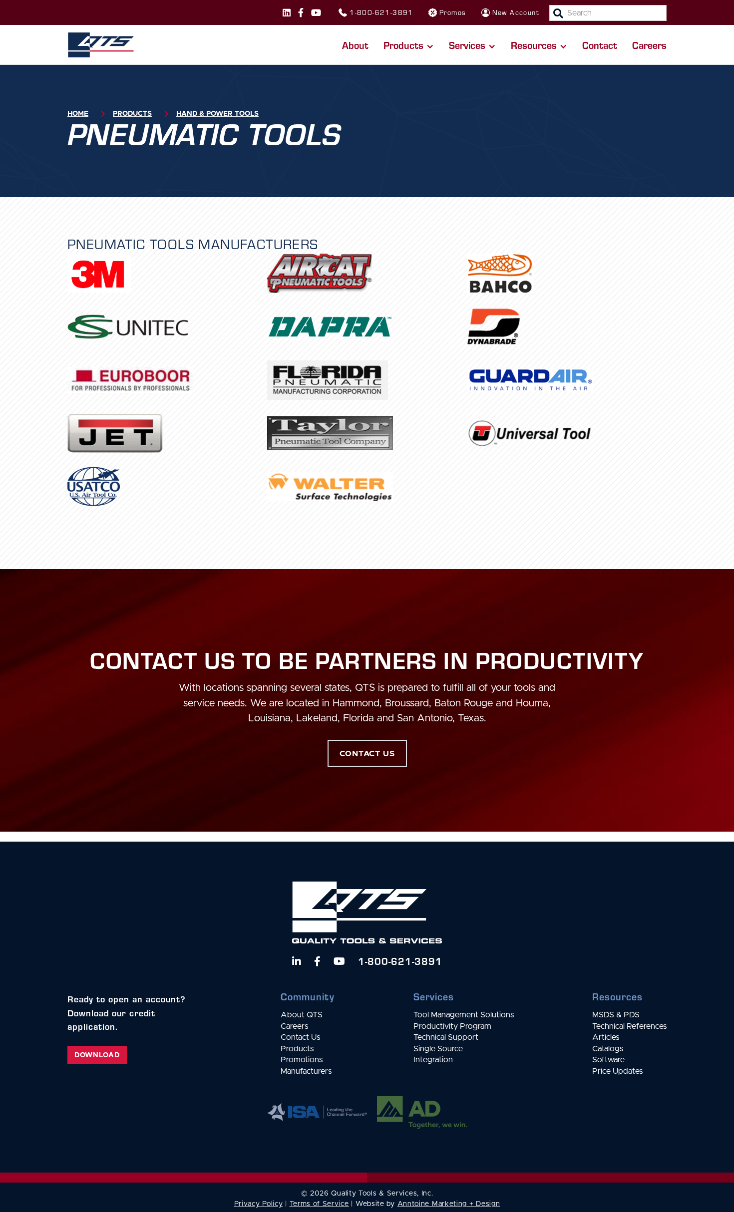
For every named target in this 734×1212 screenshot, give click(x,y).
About (355, 44)
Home (77, 113)
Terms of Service (319, 1204)
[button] (408, 45)
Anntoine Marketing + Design (448, 1204)
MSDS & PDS (616, 1015)
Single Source (438, 1049)
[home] (100, 44)
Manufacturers (306, 1071)
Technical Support (445, 1037)
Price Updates (617, 1071)
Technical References (629, 1026)
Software (608, 1060)
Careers (649, 44)
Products (132, 113)
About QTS (302, 1015)
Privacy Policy (258, 1204)
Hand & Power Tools (217, 113)
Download (97, 1055)
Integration (433, 1060)
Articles (605, 1037)
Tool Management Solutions (463, 1015)
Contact (599, 44)
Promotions (302, 1060)
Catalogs (607, 1049)
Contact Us (300, 1037)
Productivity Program (452, 1026)
